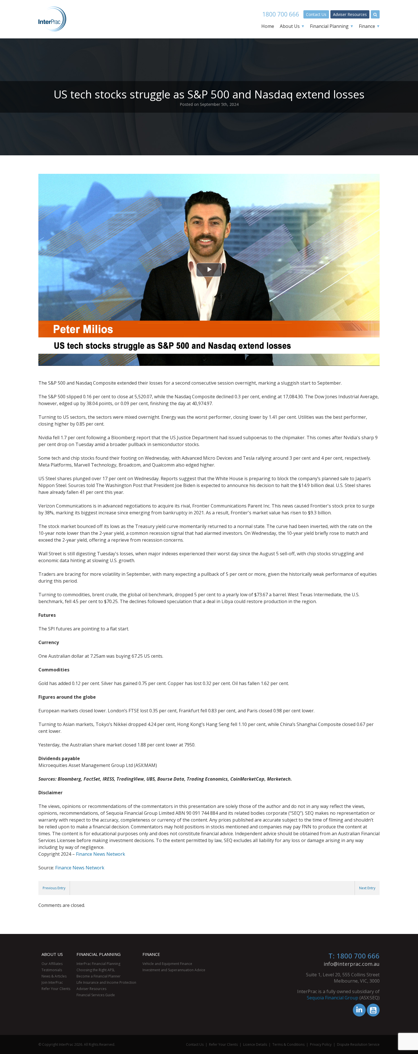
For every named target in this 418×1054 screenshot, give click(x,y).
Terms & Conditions (288, 1044)
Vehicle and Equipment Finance (167, 963)
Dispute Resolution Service (358, 1044)
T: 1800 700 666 (354, 955)
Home (267, 26)
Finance (367, 26)
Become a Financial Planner (98, 976)
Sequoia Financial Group (332, 998)
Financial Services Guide (95, 995)
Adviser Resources (350, 14)
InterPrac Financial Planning (98, 963)
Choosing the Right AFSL (95, 970)
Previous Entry (54, 888)
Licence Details (255, 1044)
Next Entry (367, 888)
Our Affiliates (52, 963)
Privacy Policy (321, 1044)
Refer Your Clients (56, 988)
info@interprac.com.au (352, 963)
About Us (290, 26)
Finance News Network (100, 854)
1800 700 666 (280, 14)
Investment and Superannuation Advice (173, 970)
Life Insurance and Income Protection (106, 982)
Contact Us (316, 14)
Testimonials (52, 970)
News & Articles (54, 976)
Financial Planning (329, 26)
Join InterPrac (52, 982)
